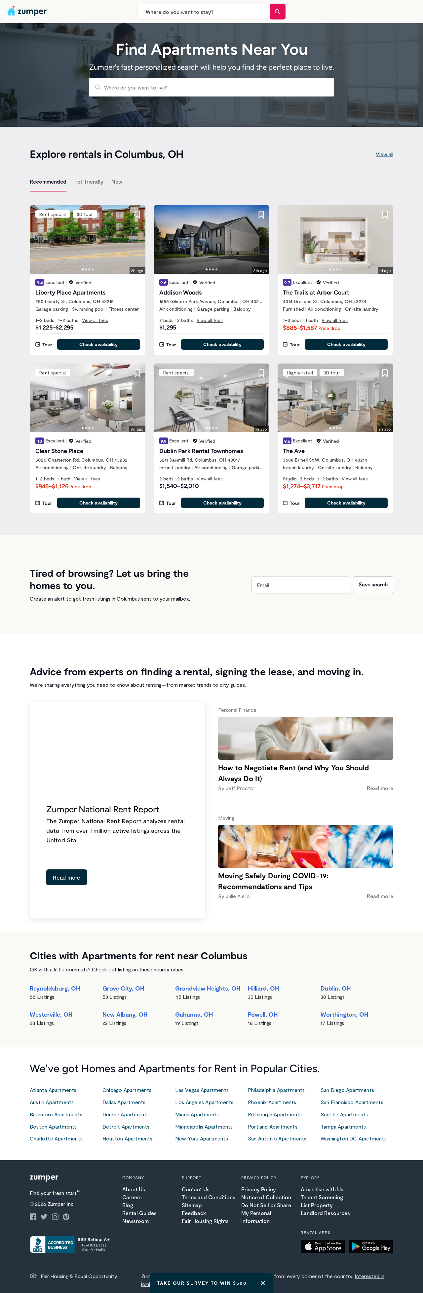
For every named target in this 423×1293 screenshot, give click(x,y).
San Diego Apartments (347, 1090)
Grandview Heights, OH (208, 988)
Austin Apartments (52, 1102)
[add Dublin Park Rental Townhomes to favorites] (261, 373)
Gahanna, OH (194, 1014)
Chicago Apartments (127, 1090)
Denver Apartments (125, 1114)
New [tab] (116, 181)
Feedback (194, 1213)
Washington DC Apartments (354, 1138)
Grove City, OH (123, 988)
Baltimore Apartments (56, 1114)
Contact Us (196, 1189)
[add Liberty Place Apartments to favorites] (137, 214)
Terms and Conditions (208, 1197)
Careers (132, 1197)
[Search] (278, 11)
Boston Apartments (53, 1126)
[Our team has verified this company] (71, 282)
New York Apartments (201, 1138)
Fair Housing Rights (205, 1221)
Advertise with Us (322, 1189)
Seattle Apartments (344, 1114)
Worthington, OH (344, 1014)
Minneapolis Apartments (204, 1126)
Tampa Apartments (343, 1126)
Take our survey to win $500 (202, 1283)
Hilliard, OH (263, 988)
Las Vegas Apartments (202, 1090)
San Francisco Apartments (352, 1102)
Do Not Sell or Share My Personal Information (266, 1213)
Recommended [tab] (48, 181)
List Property (317, 1205)
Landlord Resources (325, 1213)
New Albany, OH (125, 1014)
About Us (133, 1189)
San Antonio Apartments (277, 1138)
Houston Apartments (127, 1138)
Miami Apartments (197, 1114)
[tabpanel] (211, 355)
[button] (325, 1247)
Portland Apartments (272, 1126)
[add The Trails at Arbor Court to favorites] (385, 214)
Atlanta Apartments (53, 1090)
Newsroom (135, 1221)
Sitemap (192, 1205)
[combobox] (202, 11)
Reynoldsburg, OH (55, 988)
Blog (127, 1205)
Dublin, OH (336, 988)
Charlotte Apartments (56, 1138)
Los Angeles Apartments (204, 1102)
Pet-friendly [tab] (88, 181)
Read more (66, 877)
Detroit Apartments (126, 1126)
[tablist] (211, 183)
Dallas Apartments (123, 1102)
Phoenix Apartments (272, 1102)
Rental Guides (139, 1213)
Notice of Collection (266, 1197)
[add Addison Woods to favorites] (261, 214)
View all (384, 154)
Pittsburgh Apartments (275, 1114)
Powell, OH (263, 1014)
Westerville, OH (51, 1014)
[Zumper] (28, 11)
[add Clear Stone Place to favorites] (137, 373)
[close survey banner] (262, 1283)
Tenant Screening (322, 1197)
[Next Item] (136, 239)
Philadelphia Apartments (276, 1090)
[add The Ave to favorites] (385, 373)
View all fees (95, 320)
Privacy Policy (258, 1189)
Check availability (98, 344)
